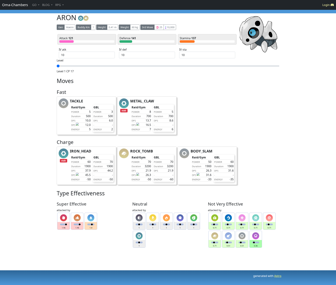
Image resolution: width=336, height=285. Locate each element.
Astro (277, 276)
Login (326, 5)
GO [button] (34, 5)
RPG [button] (58, 5)
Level (60, 60)
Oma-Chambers (15, 4)
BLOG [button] (46, 5)
